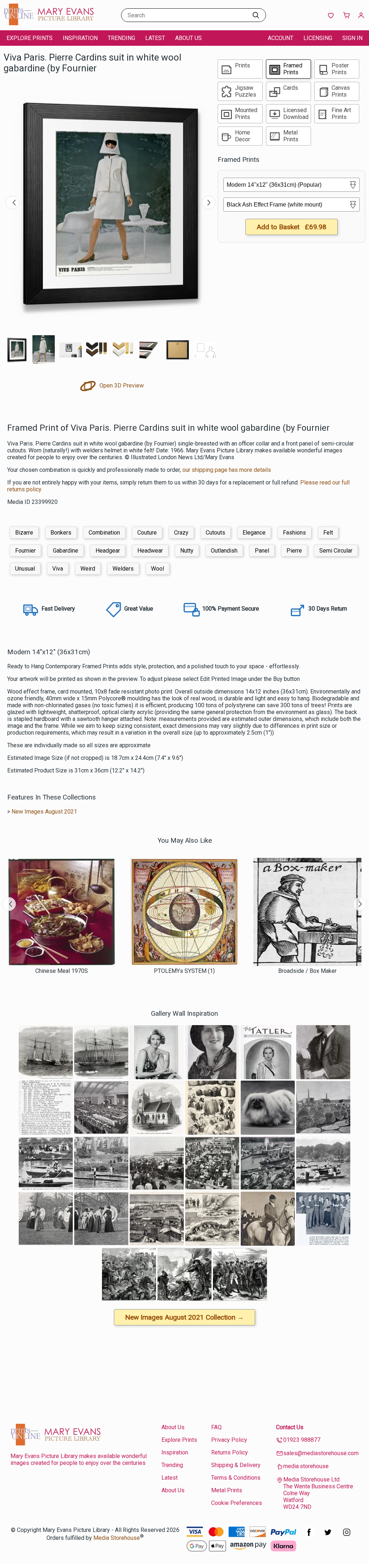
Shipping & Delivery (236, 1465)
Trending (121, 38)
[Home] (49, 23)
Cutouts (215, 532)
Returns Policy (229, 1452)
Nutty (187, 550)
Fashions (294, 532)
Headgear (107, 550)
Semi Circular (335, 550)
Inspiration (80, 38)
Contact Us (289, 1427)
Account (280, 38)
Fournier (25, 550)
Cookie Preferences (236, 1502)
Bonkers (60, 532)
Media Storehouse (116, 1537)
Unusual (25, 568)
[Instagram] (346, 1536)
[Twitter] (328, 1536)
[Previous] (12, 202)
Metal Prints (226, 1490)
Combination (104, 532)
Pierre (294, 550)
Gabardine (65, 550)
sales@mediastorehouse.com (321, 1453)
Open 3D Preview (121, 385)
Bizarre (24, 532)
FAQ (216, 1427)
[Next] (208, 202)
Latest (155, 38)
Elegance (254, 532)
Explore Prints (29, 38)
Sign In (352, 38)
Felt (328, 532)
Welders (123, 568)
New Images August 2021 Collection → (184, 1317)
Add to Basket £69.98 (291, 227)
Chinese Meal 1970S (61, 970)
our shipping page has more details (226, 469)
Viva (57, 568)
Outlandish (224, 550)
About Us (188, 38)
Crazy (181, 532)
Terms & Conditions (236, 1477)
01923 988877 (301, 1439)
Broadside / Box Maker (307, 970)
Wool (157, 568)
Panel (262, 550)
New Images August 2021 (44, 811)
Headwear (150, 550)
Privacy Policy (229, 1439)
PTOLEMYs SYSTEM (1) (184, 970)
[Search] (256, 15)
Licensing (317, 38)
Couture (147, 532)
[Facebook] (309, 1536)
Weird (87, 568)
